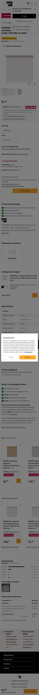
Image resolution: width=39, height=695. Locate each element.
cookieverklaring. (28, 352)
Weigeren (11, 357)
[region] (19, 347)
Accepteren (28, 357)
